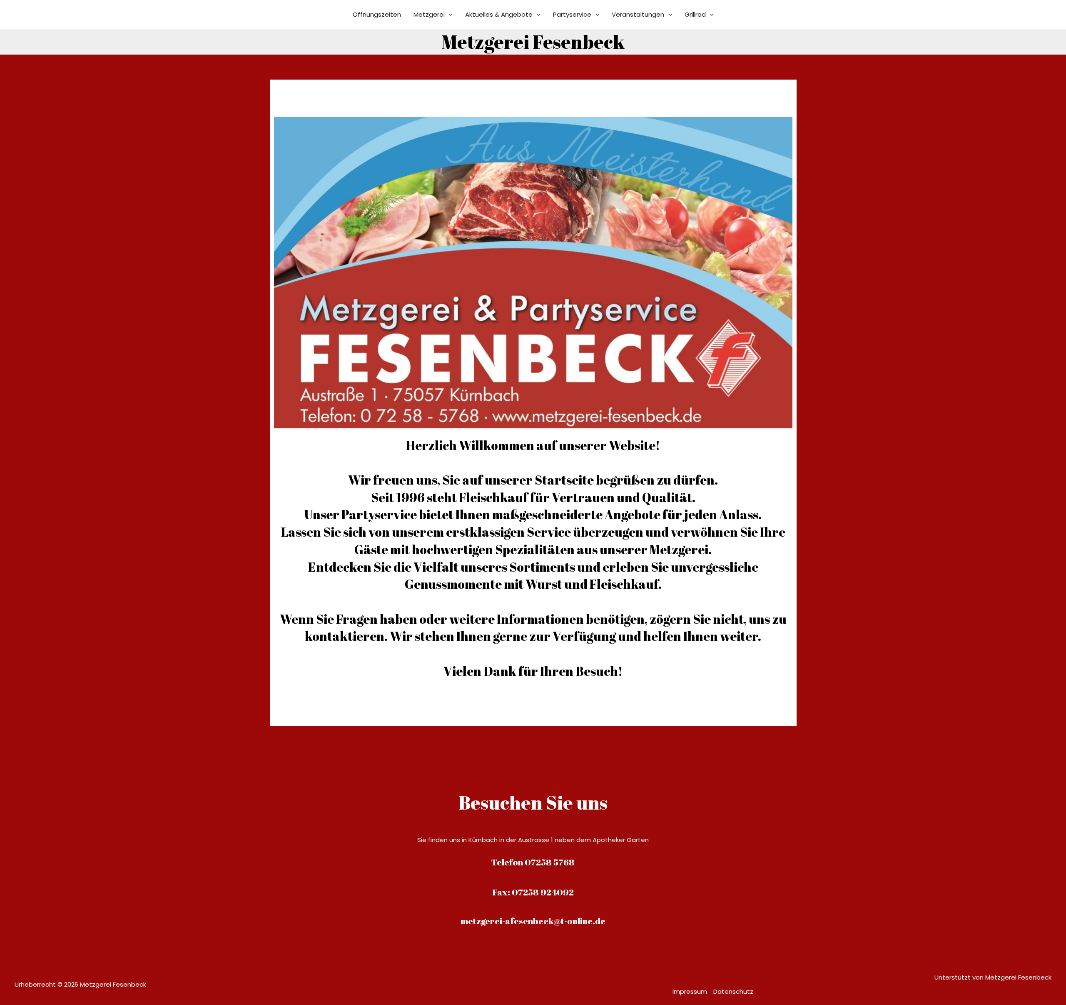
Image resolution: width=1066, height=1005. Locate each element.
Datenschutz (733, 991)
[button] (449, 14)
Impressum (689, 991)
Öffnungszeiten (377, 14)
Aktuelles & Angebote (499, 14)
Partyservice (572, 14)
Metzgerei (429, 14)
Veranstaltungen (638, 14)
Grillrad (695, 14)
